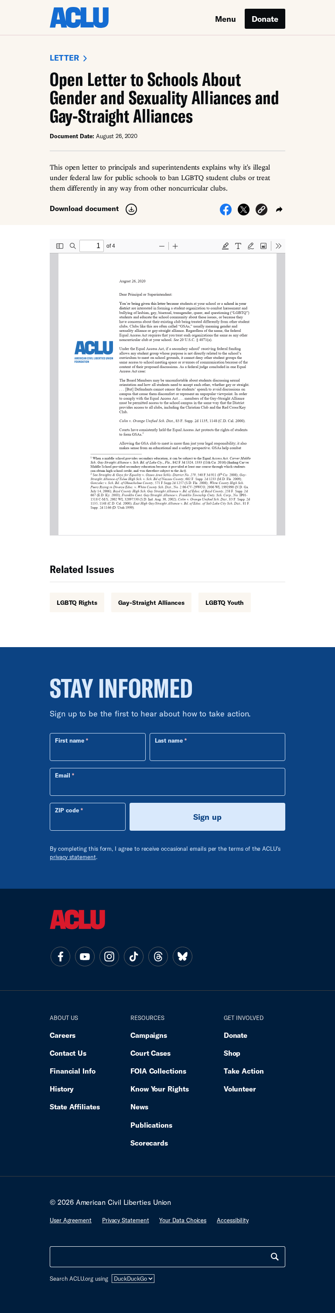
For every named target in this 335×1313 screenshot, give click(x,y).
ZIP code (67, 810)
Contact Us (68, 1053)
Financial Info (73, 1071)
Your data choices (182, 1220)
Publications (151, 1125)
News (139, 1106)
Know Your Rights (159, 1089)
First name (69, 740)
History (62, 1089)
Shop (232, 1053)
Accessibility (233, 1220)
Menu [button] (225, 19)
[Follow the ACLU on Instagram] (109, 956)
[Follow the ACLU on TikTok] (133, 956)
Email (62, 775)
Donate (265, 19)
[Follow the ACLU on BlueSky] (182, 956)
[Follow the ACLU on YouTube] (84, 956)
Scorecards (149, 1143)
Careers (62, 1035)
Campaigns (148, 1035)
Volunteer (240, 1089)
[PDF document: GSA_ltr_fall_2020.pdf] (167, 387)
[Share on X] (244, 212)
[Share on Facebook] (226, 212)
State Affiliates (75, 1106)
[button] (261, 211)
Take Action (244, 1071)
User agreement (71, 1220)
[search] (274, 1256)
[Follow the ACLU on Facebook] (60, 956)
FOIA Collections (158, 1071)
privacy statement (73, 856)
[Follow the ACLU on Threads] (157, 956)
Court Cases (150, 1053)
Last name (169, 740)
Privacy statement (125, 1220)
